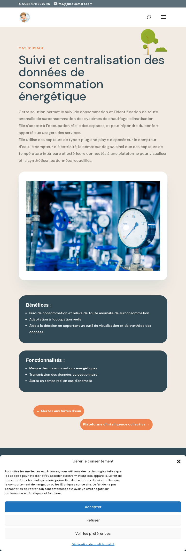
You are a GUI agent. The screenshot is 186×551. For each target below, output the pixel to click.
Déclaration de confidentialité (93, 544)
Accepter (93, 507)
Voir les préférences (93, 533)
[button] (178, 461)
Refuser (93, 520)
